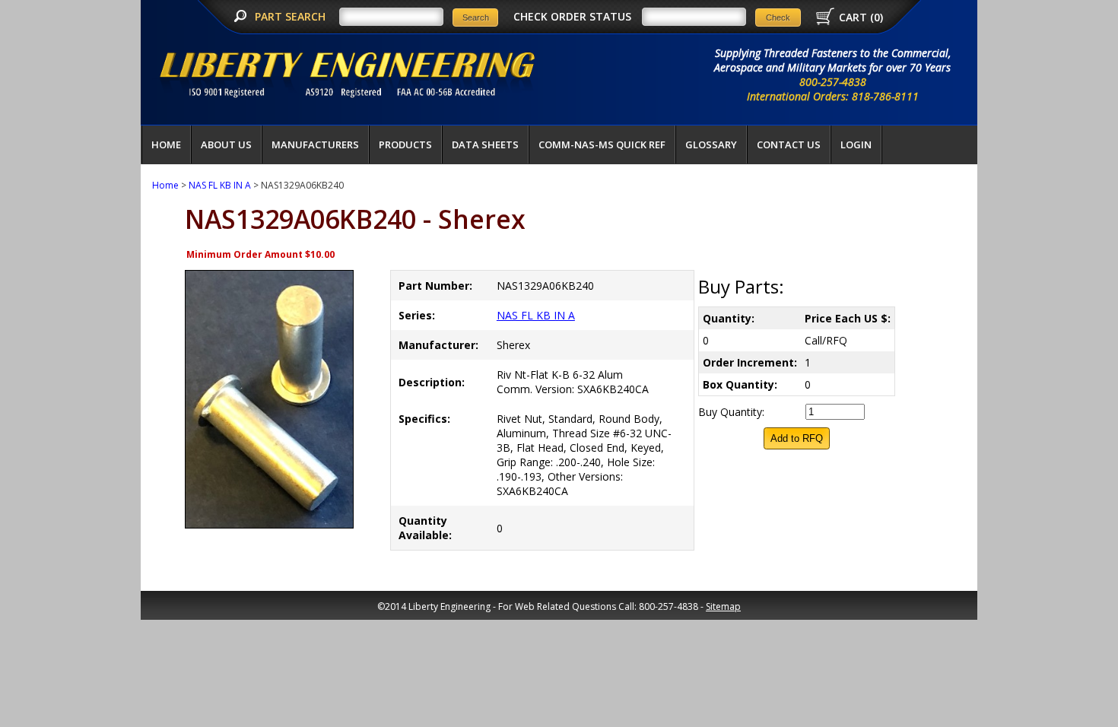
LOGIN (856, 144)
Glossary (711, 144)
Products (405, 144)
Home (166, 144)
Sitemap (723, 606)
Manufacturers (315, 144)
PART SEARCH (292, 16)
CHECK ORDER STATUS (572, 16)
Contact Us (789, 144)
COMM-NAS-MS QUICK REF (601, 144)
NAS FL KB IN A (220, 185)
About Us (226, 144)
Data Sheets (485, 144)
